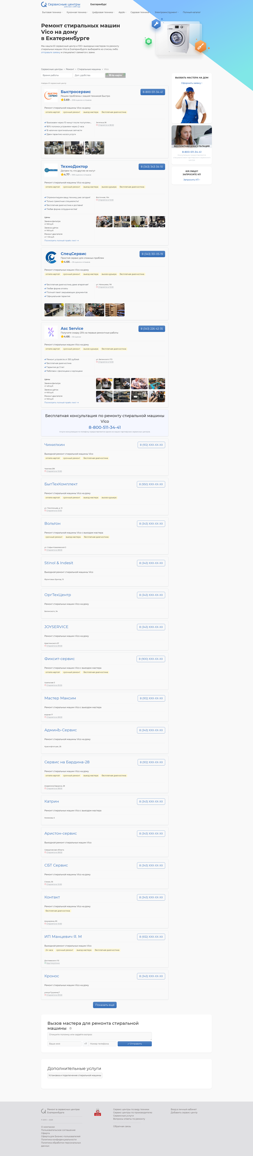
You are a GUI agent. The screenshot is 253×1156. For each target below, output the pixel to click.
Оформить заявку (191, 83)
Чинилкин (54, 444)
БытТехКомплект (61, 484)
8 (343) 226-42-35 (152, 328)
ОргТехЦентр (57, 594)
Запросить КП (191, 179)
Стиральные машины (89, 69)
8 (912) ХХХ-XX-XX (151, 444)
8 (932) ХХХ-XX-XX (151, 936)
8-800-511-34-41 (153, 92)
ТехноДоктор (74, 166)
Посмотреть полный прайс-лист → (61, 240)
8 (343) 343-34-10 (152, 166)
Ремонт (70, 69)
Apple (122, 12)
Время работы (51, 75)
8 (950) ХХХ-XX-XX (151, 484)
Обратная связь (122, 1126)
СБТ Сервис (56, 865)
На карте (116, 75)
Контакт (52, 897)
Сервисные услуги (123, 1115)
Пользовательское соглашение (58, 1130)
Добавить (184, 1112)
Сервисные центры (52, 69)
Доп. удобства (82, 75)
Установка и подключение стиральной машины (75, 1075)
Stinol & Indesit (58, 562)
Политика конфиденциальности (59, 1139)
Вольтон (52, 523)
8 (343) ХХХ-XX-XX (151, 523)
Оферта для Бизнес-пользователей (60, 1136)
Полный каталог (192, 12)
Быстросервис (76, 91)
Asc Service (72, 328)
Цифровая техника (102, 12)
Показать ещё (104, 1005)
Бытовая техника (51, 12)
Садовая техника (140, 12)
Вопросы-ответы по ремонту (129, 1119)
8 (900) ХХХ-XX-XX (151, 659)
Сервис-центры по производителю (132, 1112)
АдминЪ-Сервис (60, 730)
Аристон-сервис (60, 833)
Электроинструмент (166, 12)
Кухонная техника (77, 12)
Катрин (51, 801)
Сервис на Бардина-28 (66, 762)
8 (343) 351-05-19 (152, 254)
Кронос (51, 976)
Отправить (135, 1044)
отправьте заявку (50, 52)
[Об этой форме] (70, 1028)
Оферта (45, 1133)
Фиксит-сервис (59, 658)
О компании (48, 1127)
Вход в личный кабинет (184, 1109)
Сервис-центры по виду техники (131, 1109)
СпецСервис (73, 253)
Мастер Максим (60, 698)
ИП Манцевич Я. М (63, 936)
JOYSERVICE (56, 626)
